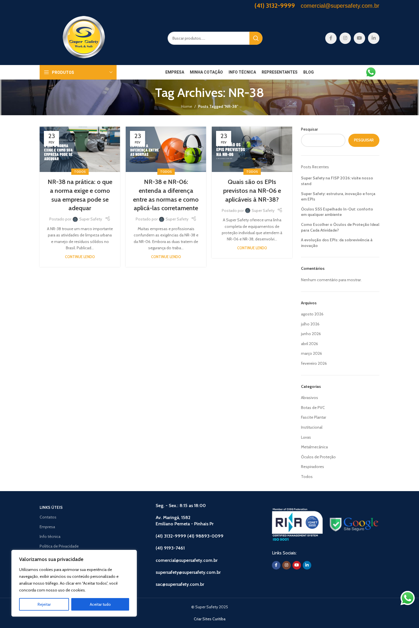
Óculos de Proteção (318, 456)
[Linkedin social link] (373, 38)
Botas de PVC (313, 407)
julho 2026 (310, 324)
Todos (80, 172)
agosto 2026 (312, 314)
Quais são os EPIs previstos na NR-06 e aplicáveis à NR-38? (252, 190)
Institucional (311, 427)
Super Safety (90, 219)
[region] (74, 583)
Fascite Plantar (313, 417)
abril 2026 (309, 343)
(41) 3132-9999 (275, 5)
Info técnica (50, 536)
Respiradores (312, 466)
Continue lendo (80, 257)
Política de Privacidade (59, 546)
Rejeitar (44, 604)
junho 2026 (311, 333)
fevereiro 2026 (314, 363)
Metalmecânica (314, 446)
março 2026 (311, 353)
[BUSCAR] (256, 38)
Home (186, 106)
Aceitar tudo (100, 604)
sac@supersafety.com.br (180, 584)
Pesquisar (309, 129)
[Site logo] (84, 37)
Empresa (47, 526)
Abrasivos (309, 397)
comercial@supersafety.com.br (186, 560)
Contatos (48, 517)
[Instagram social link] (345, 38)
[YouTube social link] (359, 38)
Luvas (306, 437)
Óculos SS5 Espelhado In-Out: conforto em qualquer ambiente (337, 211)
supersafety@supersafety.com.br (188, 572)
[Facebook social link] (331, 38)
